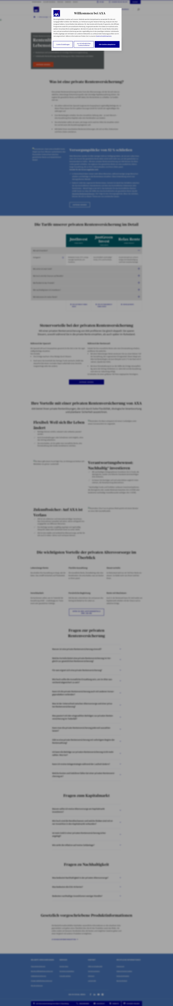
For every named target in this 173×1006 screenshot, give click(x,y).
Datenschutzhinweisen (103, 36)
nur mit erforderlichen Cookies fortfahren (84, 44)
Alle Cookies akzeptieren (107, 44)
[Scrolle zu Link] (56, 13)
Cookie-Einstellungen (63, 44)
